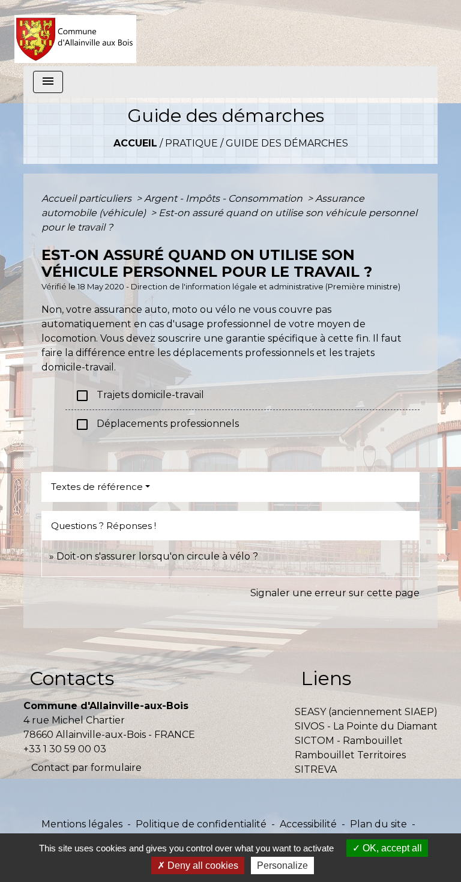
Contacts (71, 678)
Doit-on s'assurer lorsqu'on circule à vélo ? (157, 556)
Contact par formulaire (86, 767)
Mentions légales (81, 824)
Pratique (191, 143)
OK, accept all (391, 848)
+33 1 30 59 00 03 (64, 749)
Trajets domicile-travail (139, 395)
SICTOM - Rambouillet (349, 740)
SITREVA (316, 769)
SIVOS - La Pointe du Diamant (366, 726)
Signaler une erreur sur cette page (335, 593)
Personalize (282, 865)
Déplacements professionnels (157, 424)
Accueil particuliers (87, 198)
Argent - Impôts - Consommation (224, 198)
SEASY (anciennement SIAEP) (366, 711)
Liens (326, 678)
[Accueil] (75, 33)
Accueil (135, 143)
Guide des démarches (287, 143)
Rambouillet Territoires (350, 755)
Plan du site (378, 824)
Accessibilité (308, 824)
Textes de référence (97, 486)
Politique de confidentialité (201, 824)
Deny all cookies (201, 865)
